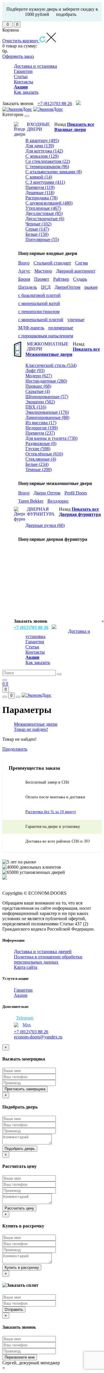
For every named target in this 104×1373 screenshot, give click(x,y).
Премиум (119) (40, 187)
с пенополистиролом (39, 311)
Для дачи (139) (39, 145)
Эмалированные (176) (47, 412)
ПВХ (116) (35, 407)
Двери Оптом (47, 492)
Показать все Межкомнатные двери (62, 352)
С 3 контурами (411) (45, 182)
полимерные (60, 327)
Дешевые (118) (39, 192)
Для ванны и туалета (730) (51, 438)
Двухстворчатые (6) (44, 218)
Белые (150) (37, 234)
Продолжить (14, 749)
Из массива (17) (40, 422)
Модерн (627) (38, 375)
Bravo (23, 262)
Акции (20, 995)
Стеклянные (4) (40, 459)
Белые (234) (37, 464)
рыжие (91, 287)
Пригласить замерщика (25, 1089)
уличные (75, 319)
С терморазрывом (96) (47, 166)
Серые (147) (37, 229)
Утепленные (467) (43, 208)
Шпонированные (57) (46, 396)
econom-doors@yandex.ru (38, 1036)
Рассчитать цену (19, 1208)
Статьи (21, 76)
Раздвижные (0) (40, 443)
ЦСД (46, 287)
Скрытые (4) (37, 391)
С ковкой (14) (38, 176)
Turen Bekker (30, 501)
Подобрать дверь (20, 1148)
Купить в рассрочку (22, 1267)
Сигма (81, 262)
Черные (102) (38, 223)
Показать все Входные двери (74, 127)
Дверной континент (75, 271)
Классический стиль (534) (51, 365)
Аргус (24, 271)
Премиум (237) (40, 433)
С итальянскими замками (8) (53, 171)
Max (27, 1024)
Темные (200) (38, 469)
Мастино (43, 271)
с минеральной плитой (40, 319)
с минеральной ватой (39, 303)
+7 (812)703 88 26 (55, 103)
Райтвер (61, 279)
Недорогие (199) (41, 427)
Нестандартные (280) (46, 380)
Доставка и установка (35, 66)
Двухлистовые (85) (44, 213)
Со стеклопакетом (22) (47, 161)
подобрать (66, 14)
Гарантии (23, 71)
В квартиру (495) (42, 140)
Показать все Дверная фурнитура (80, 512)
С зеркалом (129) (42, 156)
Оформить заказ (18, 56)
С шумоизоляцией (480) (49, 203)
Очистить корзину (21, 40)
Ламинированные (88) (47, 417)
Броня (24, 279)
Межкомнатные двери (35, 724)
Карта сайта (25, 967)
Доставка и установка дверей (43, 951)
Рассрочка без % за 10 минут (50, 812)
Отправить (14, 1309)
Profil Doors (75, 492)
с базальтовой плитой (39, 295)
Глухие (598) (37, 448)
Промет (41, 279)
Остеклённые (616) (44, 453)
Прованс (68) (38, 386)
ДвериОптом (67, 287)
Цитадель (27, 287)
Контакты (23, 81)
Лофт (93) (34, 370)
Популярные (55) (42, 239)
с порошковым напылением (45, 335)
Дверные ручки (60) (45, 525)
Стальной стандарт (52, 262)
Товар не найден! (31, 729)
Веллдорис (58, 501)
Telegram (24, 1017)
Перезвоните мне (20, 1357)
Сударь (80, 279)
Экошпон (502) (40, 401)
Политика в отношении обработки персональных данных (48, 959)
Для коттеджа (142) (44, 150)
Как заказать (26, 92)
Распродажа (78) (41, 197)
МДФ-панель (31, 327)
